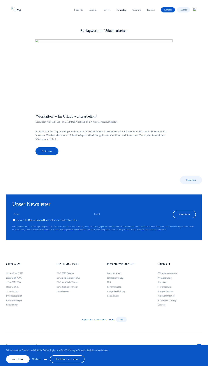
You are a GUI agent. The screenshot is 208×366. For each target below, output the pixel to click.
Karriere (151, 10)
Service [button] (107, 10)
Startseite (78, 10)
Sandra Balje (55, 122)
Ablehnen (36, 359)
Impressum (86, 319)
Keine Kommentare (109, 122)
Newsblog (121, 10)
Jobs (121, 319)
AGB (111, 319)
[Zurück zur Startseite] (30, 9)
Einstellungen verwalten (67, 359)
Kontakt (168, 10)
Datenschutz (100, 319)
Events (183, 10)
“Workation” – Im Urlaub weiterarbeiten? (66, 116)
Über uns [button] (136, 10)
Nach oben (191, 180)
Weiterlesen (47, 151)
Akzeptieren (17, 359)
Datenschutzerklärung (38, 220)
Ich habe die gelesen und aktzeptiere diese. (46, 220)
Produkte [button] (93, 10)
